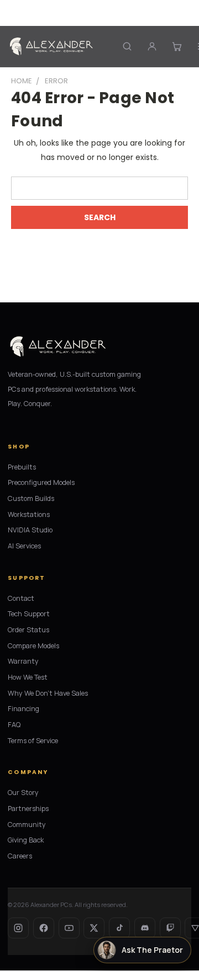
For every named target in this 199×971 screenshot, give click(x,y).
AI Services (24, 546)
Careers (20, 856)
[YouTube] (69, 927)
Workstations (29, 514)
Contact (21, 598)
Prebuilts (22, 467)
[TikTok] (119, 927)
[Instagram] (18, 927)
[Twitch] (170, 927)
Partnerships (28, 808)
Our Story (23, 792)
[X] (93, 927)
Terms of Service (33, 740)
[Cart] (176, 46)
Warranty (23, 661)
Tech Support (29, 613)
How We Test (28, 677)
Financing (23, 708)
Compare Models (33, 645)
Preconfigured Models (41, 482)
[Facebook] (43, 927)
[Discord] (144, 927)
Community (27, 824)
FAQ (14, 724)
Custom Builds (31, 498)
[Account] (151, 46)
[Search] (126, 46)
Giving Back (26, 840)
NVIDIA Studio (30, 530)
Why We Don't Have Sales (48, 693)
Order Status (28, 629)
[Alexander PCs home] (51, 46)
